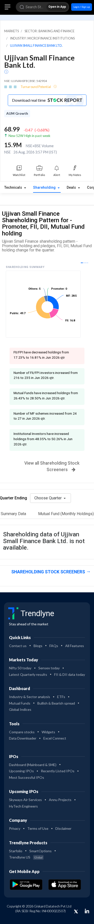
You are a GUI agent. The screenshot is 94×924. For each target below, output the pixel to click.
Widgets (48, 732)
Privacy (14, 828)
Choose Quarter (48, 498)
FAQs (53, 646)
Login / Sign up (81, 6)
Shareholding (45, 187)
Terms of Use (37, 828)
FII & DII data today (69, 674)
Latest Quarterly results (28, 674)
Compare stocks (22, 732)
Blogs (38, 646)
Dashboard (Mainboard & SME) (32, 765)
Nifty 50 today (20, 668)
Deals (72, 187)
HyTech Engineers (23, 806)
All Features (74, 646)
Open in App (57, 6)
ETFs (61, 697)
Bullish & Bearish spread (56, 703)
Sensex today (49, 668)
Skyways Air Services (25, 800)
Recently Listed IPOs (57, 771)
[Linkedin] (87, 911)
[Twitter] (76, 912)
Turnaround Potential (36, 87)
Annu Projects (60, 800)
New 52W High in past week (29, 136)
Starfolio (15, 851)
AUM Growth (17, 113)
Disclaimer (63, 828)
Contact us (18, 646)
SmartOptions (40, 851)
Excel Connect (54, 738)
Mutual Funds (19, 703)
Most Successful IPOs (26, 777)
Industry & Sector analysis (29, 697)
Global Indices (20, 709)
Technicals (13, 187)
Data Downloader (22, 738)
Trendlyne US (26, 857)
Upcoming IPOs (21, 771)
